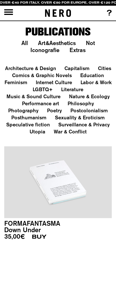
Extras (78, 50)
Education (92, 75)
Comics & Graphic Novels (42, 75)
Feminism (16, 82)
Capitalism (77, 68)
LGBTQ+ (43, 89)
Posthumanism (28, 117)
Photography (23, 110)
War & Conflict (70, 132)
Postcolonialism (89, 110)
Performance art (40, 103)
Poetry (54, 110)
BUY (39, 236)
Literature (72, 89)
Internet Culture (54, 82)
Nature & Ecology (89, 96)
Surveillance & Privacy (84, 124)
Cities (104, 68)
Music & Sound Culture (33, 96)
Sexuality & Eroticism (80, 117)
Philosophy (81, 103)
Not (90, 43)
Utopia (37, 132)
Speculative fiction (28, 124)
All (24, 43)
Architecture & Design (30, 68)
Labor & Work (96, 82)
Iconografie (44, 50)
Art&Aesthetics (57, 43)
